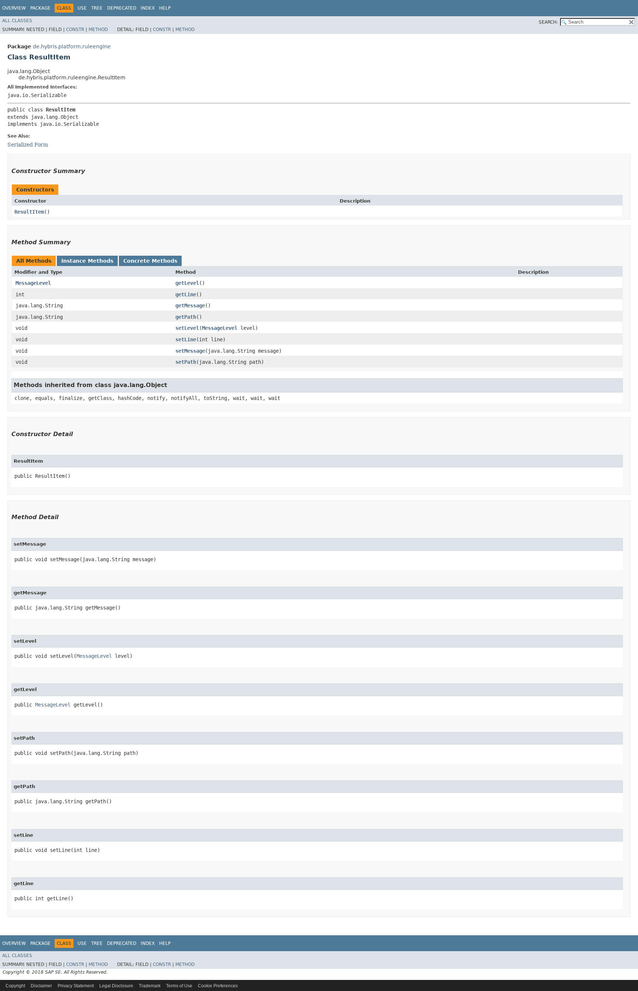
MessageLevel (33, 283)
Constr (75, 29)
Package (40, 8)
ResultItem (29, 212)
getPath (185, 317)
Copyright (15, 985)
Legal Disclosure (116, 985)
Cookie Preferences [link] (218, 985)
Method (98, 29)
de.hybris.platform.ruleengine (72, 46)
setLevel (187, 328)
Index (148, 8)
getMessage (190, 305)
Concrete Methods (150, 261)
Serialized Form (27, 145)
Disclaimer (41, 985)
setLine (185, 339)
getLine (185, 294)
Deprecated (121, 8)
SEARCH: (548, 22)
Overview (14, 8)
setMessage (190, 351)
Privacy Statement (76, 985)
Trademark (150, 985)
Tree (97, 8)
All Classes (17, 20)
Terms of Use (179, 985)
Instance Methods (87, 261)
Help (165, 8)
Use (82, 8)
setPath (185, 362)
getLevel (187, 283)
